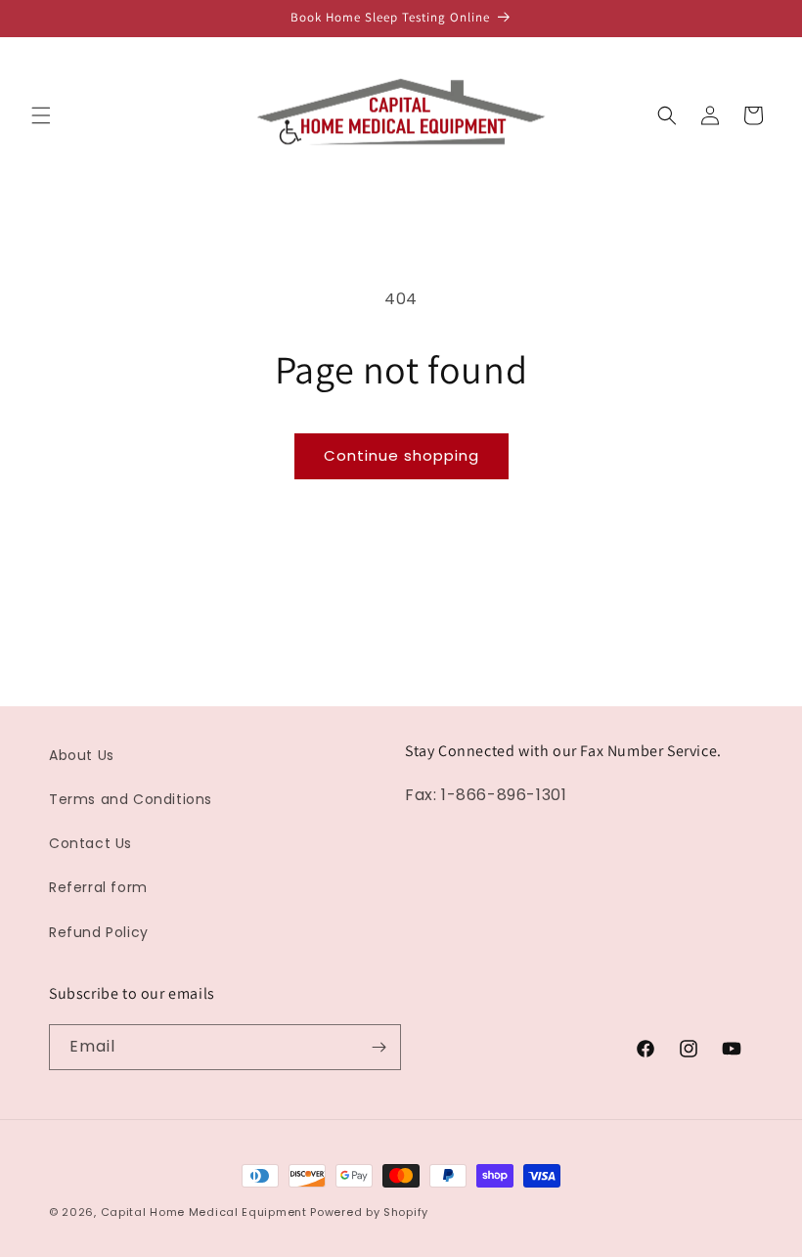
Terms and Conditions (130, 799)
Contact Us (90, 843)
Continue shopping (401, 455)
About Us (81, 755)
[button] (41, 115)
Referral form (98, 887)
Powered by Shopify (369, 1212)
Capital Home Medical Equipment (204, 1212)
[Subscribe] (378, 1047)
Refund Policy (99, 932)
